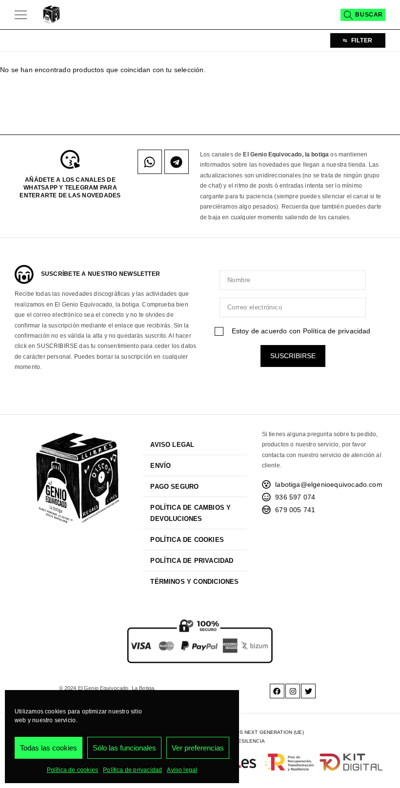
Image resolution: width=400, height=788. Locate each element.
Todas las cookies (48, 748)
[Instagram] (292, 691)
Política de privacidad (132, 770)
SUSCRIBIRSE (293, 356)
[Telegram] (176, 162)
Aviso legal (182, 770)
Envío (160, 465)
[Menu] (20, 14)
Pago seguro (174, 486)
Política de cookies (73, 770)
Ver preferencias (198, 748)
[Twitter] (308, 691)
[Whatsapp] (150, 162)
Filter (362, 40)
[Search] (362, 15)
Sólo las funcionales (124, 748)
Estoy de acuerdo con (299, 331)
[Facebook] (277, 691)
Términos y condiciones (194, 581)
